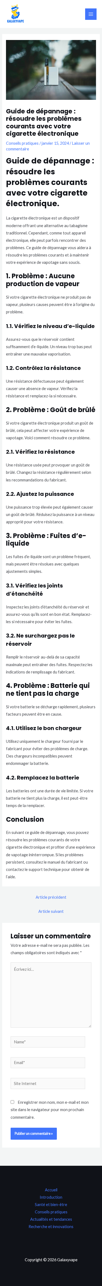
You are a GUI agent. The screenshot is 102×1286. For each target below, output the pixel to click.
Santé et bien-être (51, 1204)
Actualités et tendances (51, 1219)
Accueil (51, 1190)
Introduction (51, 1197)
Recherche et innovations (51, 1226)
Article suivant (51, 911)
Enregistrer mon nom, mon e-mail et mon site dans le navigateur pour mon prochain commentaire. (50, 1109)
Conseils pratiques (22, 143)
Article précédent (51, 897)
